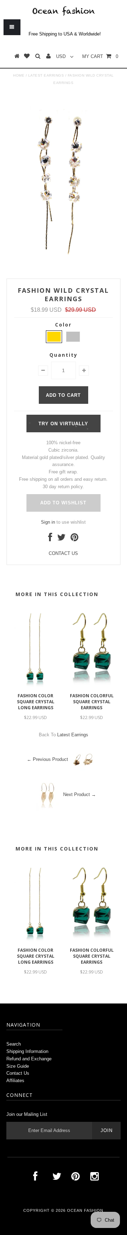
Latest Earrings (46, 75)
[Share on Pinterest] (74, 539)
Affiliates (15, 1080)
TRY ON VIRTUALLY (63, 423)
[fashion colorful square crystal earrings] (91, 686)
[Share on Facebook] (50, 539)
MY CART (100, 56)
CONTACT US (63, 553)
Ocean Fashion (85, 1210)
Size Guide (17, 1066)
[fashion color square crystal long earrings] (35, 686)
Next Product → (79, 794)
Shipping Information (27, 1051)
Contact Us (17, 1073)
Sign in (48, 522)
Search (13, 1044)
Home (18, 75)
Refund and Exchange (29, 1058)
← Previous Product (47, 759)
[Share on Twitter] (61, 539)
